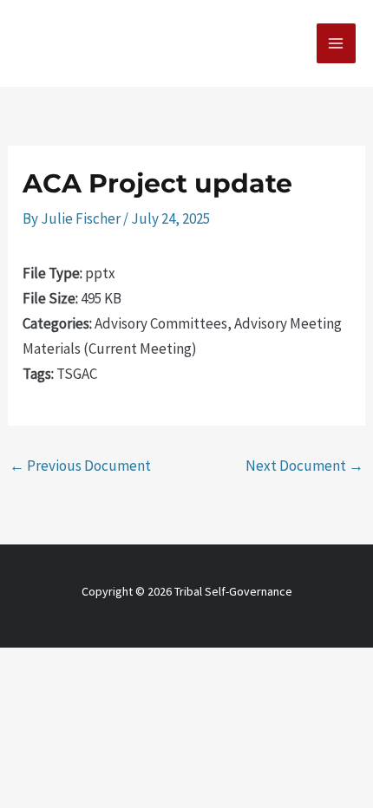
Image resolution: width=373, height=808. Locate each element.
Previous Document (80, 465)
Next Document (304, 465)
